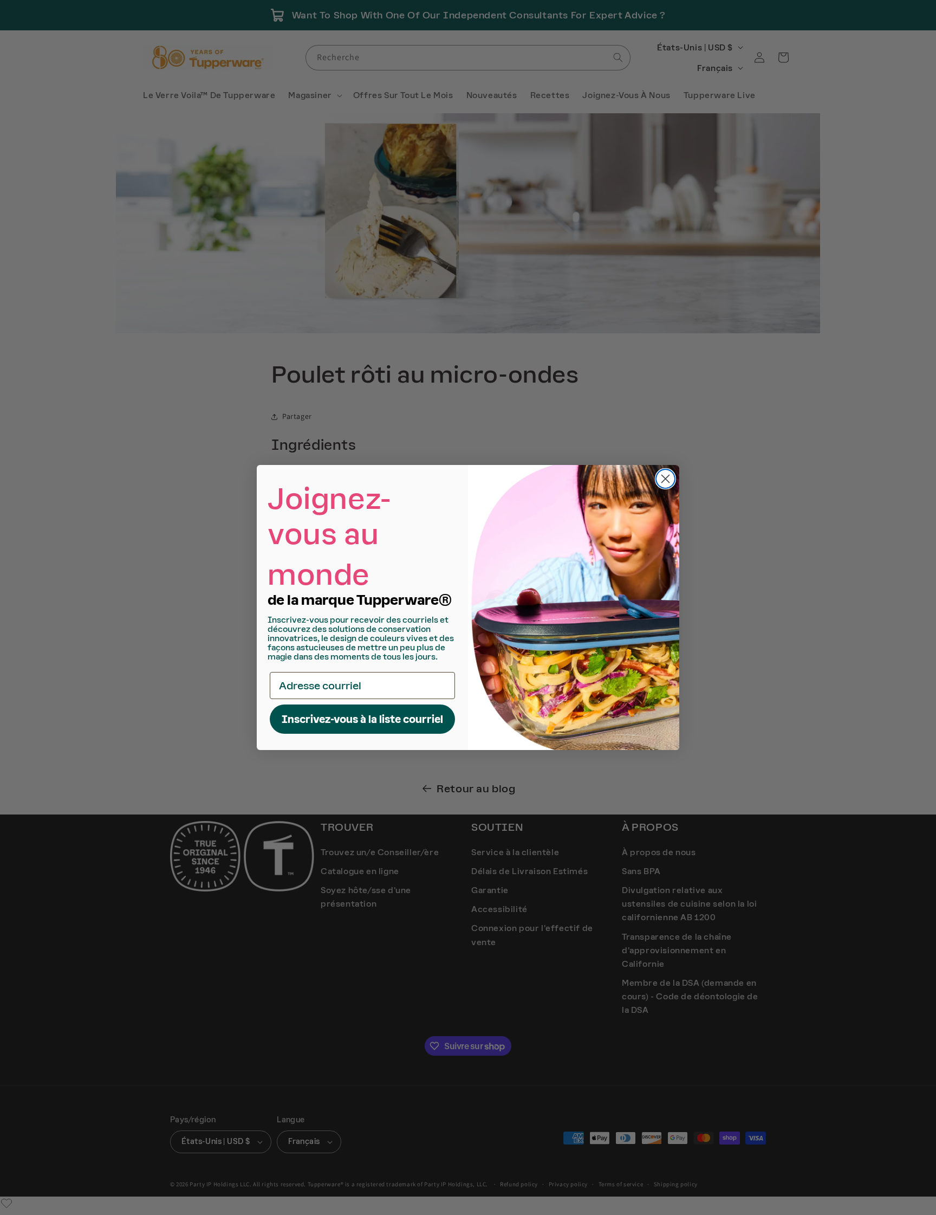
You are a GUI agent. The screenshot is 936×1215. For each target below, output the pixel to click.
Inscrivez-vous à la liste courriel (362, 719)
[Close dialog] (665, 478)
